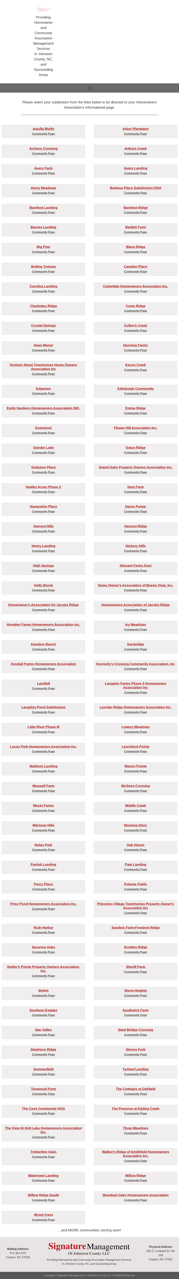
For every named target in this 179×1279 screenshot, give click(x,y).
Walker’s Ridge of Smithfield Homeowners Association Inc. (135, 1154)
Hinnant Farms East (135, 565)
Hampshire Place (43, 506)
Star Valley (43, 1030)
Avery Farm (43, 168)
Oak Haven (135, 845)
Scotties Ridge (135, 947)
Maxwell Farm (44, 786)
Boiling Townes (43, 266)
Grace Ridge (136, 447)
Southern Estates (43, 1010)
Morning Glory (135, 825)
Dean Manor (43, 345)
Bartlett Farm (135, 227)
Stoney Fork (135, 1049)
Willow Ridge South (43, 1195)
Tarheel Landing (136, 1069)
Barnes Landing (43, 227)
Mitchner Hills (43, 825)
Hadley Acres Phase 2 (43, 487)
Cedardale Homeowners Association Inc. (135, 286)
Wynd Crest (43, 1215)
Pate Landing (135, 864)
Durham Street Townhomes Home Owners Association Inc (43, 367)
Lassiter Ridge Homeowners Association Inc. (136, 707)
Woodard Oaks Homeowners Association (136, 1195)
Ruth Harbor (43, 927)
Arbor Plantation (136, 129)
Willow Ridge (135, 1175)
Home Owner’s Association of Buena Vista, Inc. (135, 585)
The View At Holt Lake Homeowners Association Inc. (43, 1130)
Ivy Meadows (135, 624)
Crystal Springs (43, 325)
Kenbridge (135, 644)
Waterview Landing (43, 1175)
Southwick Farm (136, 1010)
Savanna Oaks (43, 947)
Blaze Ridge (135, 247)
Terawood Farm (43, 1089)
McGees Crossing (135, 786)
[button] (89, 88)
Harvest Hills (43, 526)
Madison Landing (44, 766)
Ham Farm (135, 487)
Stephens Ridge (43, 1049)
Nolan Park (43, 845)
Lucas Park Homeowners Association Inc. (43, 746)
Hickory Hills (136, 546)
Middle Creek (135, 805)
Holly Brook (43, 585)
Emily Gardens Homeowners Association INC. (43, 408)
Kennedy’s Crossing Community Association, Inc (135, 664)
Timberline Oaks (43, 1152)
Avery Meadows (43, 188)
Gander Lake (43, 447)
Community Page (43, 133)
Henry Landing (43, 546)
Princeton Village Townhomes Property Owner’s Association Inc (135, 906)
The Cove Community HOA (43, 1108)
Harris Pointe (135, 506)
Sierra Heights (135, 990)
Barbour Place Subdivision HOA (135, 188)
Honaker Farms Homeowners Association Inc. (43, 624)
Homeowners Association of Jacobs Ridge (135, 605)
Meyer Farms (43, 805)
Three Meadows (135, 1128)
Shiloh (43, 990)
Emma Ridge (135, 408)
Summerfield (43, 1069)
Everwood (43, 428)
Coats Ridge (135, 306)
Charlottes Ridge (43, 306)
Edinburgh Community (135, 388)
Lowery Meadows (135, 727)
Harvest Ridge (135, 526)
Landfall (43, 683)
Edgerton (43, 388)
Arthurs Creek (135, 148)
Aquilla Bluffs (43, 129)
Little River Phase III (43, 727)
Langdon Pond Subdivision (44, 707)
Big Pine (43, 247)
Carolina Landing (43, 286)
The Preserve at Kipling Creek (135, 1108)
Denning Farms (135, 345)
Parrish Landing (43, 864)
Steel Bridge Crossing (135, 1030)
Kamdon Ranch (43, 644)
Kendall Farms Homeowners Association (43, 664)
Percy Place (43, 884)
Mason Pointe (136, 766)
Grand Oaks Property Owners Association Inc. (136, 467)
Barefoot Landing (44, 207)
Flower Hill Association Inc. (135, 428)
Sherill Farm (135, 967)
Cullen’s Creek (135, 325)
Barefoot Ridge (136, 207)
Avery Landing (135, 168)
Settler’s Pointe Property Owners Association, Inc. (43, 969)
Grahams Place (43, 467)
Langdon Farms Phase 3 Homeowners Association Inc (135, 685)
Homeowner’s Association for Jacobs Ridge (43, 605)
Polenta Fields (135, 884)
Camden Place (135, 266)
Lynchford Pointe (135, 746)
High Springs (43, 565)
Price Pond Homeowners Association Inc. (43, 904)
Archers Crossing (43, 148)
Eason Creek (135, 365)
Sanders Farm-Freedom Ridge (136, 927)
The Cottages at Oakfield (135, 1089)
